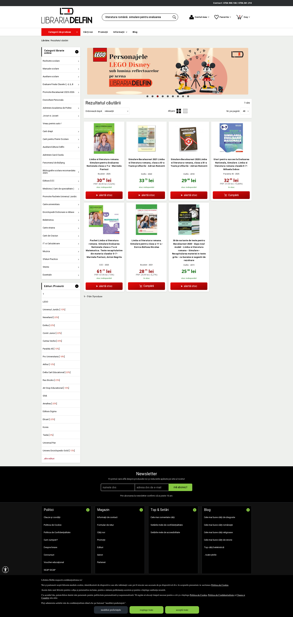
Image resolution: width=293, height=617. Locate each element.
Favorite (224, 17)
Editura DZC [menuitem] (48, 180)
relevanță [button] (109, 111)
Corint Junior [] (52, 333)
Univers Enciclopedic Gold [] (59, 450)
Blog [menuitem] (135, 32)
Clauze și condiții (52, 517)
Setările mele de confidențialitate (167, 525)
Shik (45, 395)
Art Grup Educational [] (56, 388)
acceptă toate (182, 609)
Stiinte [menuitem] (46, 267)
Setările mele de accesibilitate (165, 532)
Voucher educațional (54, 562)
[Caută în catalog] (174, 17)
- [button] (77, 51)
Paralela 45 (228, 174)
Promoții (101, 540)
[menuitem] (60, 32)
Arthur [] (49, 364)
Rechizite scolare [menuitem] (51, 61)
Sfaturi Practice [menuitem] (50, 259)
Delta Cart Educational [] (57, 372)
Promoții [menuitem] (103, 32)
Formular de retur (105, 525)
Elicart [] (49, 419)
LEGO (45, 301)
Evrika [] (49, 325)
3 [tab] (157, 96)
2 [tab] (152, 96)
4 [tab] (162, 96)
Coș (244, 17)
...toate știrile (210, 555)
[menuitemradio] (185, 111)
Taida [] (48, 435)
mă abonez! (180, 487)
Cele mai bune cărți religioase (218, 532)
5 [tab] (167, 96)
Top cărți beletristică (214, 547)
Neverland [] (51, 317)
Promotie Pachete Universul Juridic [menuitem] (60, 196)
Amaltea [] (50, 403)
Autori (100, 555)
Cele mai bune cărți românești (218, 525)
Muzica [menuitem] (46, 251)
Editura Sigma (49, 411)
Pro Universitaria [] (54, 356)
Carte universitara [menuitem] (51, 204)
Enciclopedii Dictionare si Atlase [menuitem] (58, 212)
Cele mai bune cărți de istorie (218, 540)
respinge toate (146, 609)
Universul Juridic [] (54, 309)
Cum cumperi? (51, 540)
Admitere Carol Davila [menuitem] (53, 155)
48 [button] (244, 111)
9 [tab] (188, 96)
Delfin (143, 174)
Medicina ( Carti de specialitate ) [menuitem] (58, 188)
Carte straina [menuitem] (49, 227)
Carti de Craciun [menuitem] (50, 235)
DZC (101, 265)
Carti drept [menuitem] (48, 131)
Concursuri (49, 555)
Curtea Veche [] (52, 341)
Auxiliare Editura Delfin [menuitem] (53, 147)
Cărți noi (101, 532)
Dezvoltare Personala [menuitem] (53, 100)
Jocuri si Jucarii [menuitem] (50, 115)
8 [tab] (183, 96)
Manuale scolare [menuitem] (51, 68)
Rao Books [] (51, 380)
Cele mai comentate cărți (163, 517)
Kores (45, 427)
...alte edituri (48, 458)
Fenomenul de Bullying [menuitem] (54, 162)
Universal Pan (49, 442)
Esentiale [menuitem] (47, 274)
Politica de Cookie (219, 584)
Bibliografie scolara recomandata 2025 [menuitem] (59, 171)
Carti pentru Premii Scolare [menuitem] (56, 139)
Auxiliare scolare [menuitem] (51, 76)
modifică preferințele (111, 609)
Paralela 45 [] (51, 348)
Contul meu (201, 17)
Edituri (100, 547)
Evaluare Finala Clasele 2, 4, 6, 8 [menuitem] (58, 84)
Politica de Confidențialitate (221, 594)
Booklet (101, 174)
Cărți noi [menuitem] (88, 32)
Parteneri (101, 562)
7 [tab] (178, 96)
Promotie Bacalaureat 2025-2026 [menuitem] (58, 92)
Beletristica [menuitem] (48, 220)
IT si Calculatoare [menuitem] (51, 243)
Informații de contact (107, 517)
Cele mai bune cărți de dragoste (219, 517)
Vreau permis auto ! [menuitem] (52, 123)
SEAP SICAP (49, 570)
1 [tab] (147, 96)
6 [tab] (172, 96)
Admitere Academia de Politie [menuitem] (57, 108)
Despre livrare (50, 547)
